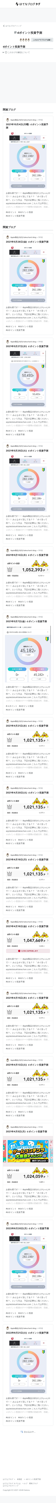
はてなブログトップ (10, 1478)
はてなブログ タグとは (12, 1476)
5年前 (40, 120)
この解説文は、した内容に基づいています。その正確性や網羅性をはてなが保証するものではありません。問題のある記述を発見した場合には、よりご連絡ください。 (16, 53)
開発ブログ (33, 1476)
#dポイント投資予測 (15, 216)
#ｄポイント (11, 706)
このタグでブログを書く (42, 40)
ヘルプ (24, 1476)
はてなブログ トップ (13, 26)
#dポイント (11, 212)
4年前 (40, 1224)
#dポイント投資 (25, 212)
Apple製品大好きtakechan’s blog (23, 120)
